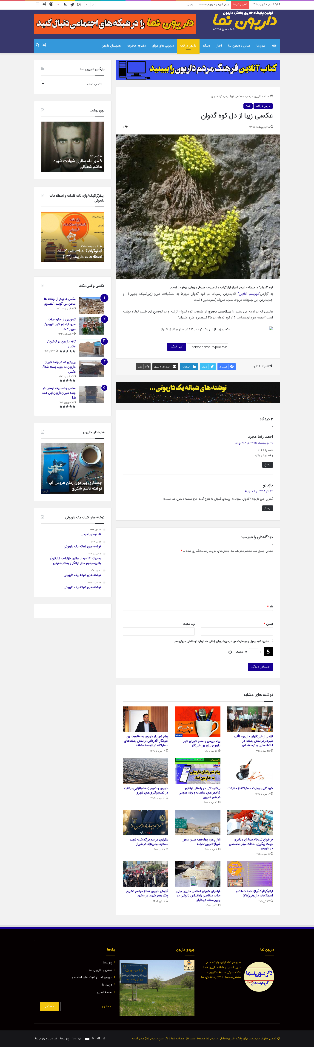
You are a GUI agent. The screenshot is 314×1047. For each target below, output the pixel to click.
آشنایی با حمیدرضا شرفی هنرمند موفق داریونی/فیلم (75, 485)
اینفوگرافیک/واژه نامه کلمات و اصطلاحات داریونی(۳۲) (78, 254)
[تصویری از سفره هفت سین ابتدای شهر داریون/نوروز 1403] (91, 326)
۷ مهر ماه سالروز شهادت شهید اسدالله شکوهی (77, 164)
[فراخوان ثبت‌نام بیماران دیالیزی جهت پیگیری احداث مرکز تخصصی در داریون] (250, 823)
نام (270, 606)
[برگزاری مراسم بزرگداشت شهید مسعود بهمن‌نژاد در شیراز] (145, 823)
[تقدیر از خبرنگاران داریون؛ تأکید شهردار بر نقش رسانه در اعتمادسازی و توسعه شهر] (250, 719)
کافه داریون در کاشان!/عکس (61, 344)
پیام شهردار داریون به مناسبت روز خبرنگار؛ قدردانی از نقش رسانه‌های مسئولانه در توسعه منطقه (173, 4)
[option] (72, 147)
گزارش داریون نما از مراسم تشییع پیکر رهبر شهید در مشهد (147, 893)
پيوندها (107, 962)
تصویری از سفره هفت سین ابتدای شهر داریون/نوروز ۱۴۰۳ (60, 324)
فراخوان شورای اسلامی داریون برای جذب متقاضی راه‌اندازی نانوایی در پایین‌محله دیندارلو (198, 896)
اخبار (219, 45)
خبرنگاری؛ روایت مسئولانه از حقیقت (250, 788)
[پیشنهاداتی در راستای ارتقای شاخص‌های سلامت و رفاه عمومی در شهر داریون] (197, 771)
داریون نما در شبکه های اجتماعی (92, 977)
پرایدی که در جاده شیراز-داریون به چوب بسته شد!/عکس (59, 367)
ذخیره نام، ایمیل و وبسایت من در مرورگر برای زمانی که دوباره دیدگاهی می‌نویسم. (221, 641)
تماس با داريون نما (239, 45)
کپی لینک (176, 346)
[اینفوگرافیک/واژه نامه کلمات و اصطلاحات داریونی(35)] (250, 874)
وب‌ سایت (189, 624)
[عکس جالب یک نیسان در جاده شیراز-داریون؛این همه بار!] (91, 394)
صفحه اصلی (104, 992)
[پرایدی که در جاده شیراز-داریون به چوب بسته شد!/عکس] (91, 368)
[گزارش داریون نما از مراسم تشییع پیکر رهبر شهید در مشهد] (145, 874)
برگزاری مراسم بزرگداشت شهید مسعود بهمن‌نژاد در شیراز (149, 842)
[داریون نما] (245, 21)
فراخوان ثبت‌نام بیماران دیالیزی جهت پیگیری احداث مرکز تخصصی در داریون (251, 844)
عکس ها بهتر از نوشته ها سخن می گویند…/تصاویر (60, 301)
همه (248, 106)
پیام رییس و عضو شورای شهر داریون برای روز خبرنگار (201, 743)
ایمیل (268, 624)
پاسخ (268, 464)
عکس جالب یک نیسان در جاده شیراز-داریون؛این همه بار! (59, 393)
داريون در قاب (188, 45)
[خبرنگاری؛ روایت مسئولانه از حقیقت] (250, 771)
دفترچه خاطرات (136, 45)
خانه (274, 45)
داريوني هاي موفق (163, 45)
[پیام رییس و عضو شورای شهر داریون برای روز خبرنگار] (197, 721)
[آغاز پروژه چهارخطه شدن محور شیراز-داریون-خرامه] (197, 823)
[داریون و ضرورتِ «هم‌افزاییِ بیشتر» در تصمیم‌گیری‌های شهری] (145, 771)
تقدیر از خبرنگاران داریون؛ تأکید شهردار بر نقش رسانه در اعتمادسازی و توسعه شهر (253, 741)
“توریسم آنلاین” (249, 294)
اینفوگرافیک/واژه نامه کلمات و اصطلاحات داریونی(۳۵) (254, 893)
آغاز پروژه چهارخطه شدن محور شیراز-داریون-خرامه (201, 842)
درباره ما (261, 45)
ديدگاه (206, 45)
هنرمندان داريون (111, 45)
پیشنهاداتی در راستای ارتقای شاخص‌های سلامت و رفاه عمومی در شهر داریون (199, 793)
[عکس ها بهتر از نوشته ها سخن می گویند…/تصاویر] (91, 305)
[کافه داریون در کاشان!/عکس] (91, 348)
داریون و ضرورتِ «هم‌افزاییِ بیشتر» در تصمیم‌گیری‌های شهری (146, 791)
